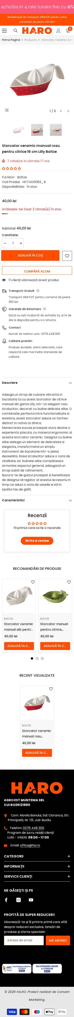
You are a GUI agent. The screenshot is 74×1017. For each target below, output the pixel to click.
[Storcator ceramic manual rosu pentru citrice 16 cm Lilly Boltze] (37, 703)
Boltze (22, 177)
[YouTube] (31, 900)
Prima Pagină (11, 40)
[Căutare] (15, 30)
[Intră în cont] (58, 30)
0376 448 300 (33, 828)
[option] (37, 80)
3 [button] (42, 658)
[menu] (4, 30)
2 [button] (37, 658)
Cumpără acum (37, 271)
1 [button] (32, 658)
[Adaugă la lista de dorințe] (67, 256)
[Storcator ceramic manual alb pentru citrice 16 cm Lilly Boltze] (19, 596)
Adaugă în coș (31, 255)
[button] (60, 111)
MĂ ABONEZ (58, 940)
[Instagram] (18, 900)
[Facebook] (6, 900)
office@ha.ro (30, 845)
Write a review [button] (37, 540)
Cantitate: (10, 235)
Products (30, 40)
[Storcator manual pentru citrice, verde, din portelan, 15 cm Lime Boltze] (55, 596)
